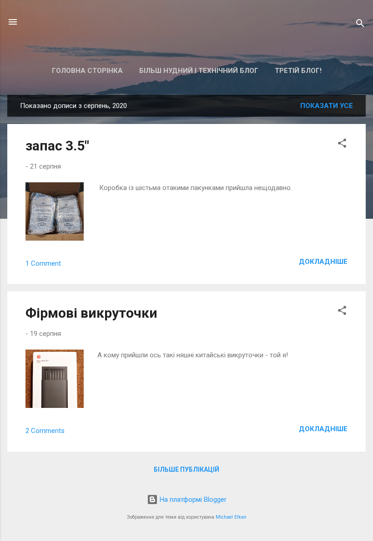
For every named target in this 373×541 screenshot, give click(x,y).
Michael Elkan (231, 517)
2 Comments (45, 431)
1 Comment (43, 263)
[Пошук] (360, 25)
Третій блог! (298, 71)
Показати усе (326, 106)
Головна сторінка (87, 71)
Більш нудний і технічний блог (198, 71)
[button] (342, 145)
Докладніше (323, 262)
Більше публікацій (186, 469)
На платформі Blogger (192, 499)
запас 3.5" (57, 146)
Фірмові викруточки (91, 313)
